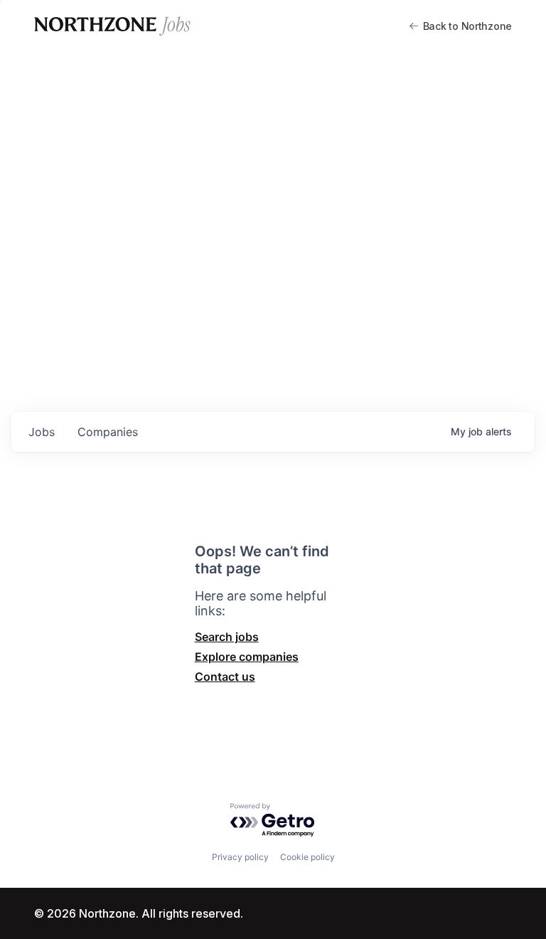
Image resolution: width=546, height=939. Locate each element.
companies (107, 432)
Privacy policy (240, 857)
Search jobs (227, 637)
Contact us (225, 676)
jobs (41, 432)
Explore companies (247, 656)
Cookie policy (307, 857)
